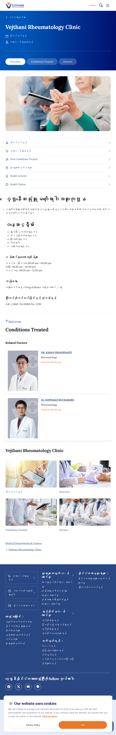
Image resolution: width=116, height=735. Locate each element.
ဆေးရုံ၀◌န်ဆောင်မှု (51, 603)
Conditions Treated (42, 61)
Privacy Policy (33, 725)
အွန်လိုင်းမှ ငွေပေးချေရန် (54, 633)
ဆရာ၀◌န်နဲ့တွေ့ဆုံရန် (21, 41)
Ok (82, 725)
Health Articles (18, 175)
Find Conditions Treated (24, 159)
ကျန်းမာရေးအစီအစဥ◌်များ (54, 590)
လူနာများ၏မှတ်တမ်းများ (21, 167)
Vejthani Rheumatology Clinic (25, 549)
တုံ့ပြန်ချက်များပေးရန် (52, 650)
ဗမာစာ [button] (92, 5)
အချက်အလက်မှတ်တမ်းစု (18, 621)
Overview (15, 61)
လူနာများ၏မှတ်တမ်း (15, 643)
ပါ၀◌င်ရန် (48, 645)
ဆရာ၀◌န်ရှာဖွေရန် (20, 150)
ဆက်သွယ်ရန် (49, 654)
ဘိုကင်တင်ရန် (18, 35)
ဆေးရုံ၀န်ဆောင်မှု (50, 595)
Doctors (67, 61)
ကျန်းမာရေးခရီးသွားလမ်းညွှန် (55, 599)
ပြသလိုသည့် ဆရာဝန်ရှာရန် (56, 624)
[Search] (101, 5)
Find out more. (49, 716)
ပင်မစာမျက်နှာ (16, 17)
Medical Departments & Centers (23, 543)
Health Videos (18, 184)
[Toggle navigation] (108, 5)
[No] (111, 696)
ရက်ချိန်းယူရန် (50, 620)
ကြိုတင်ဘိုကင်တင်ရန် (90, 587)
